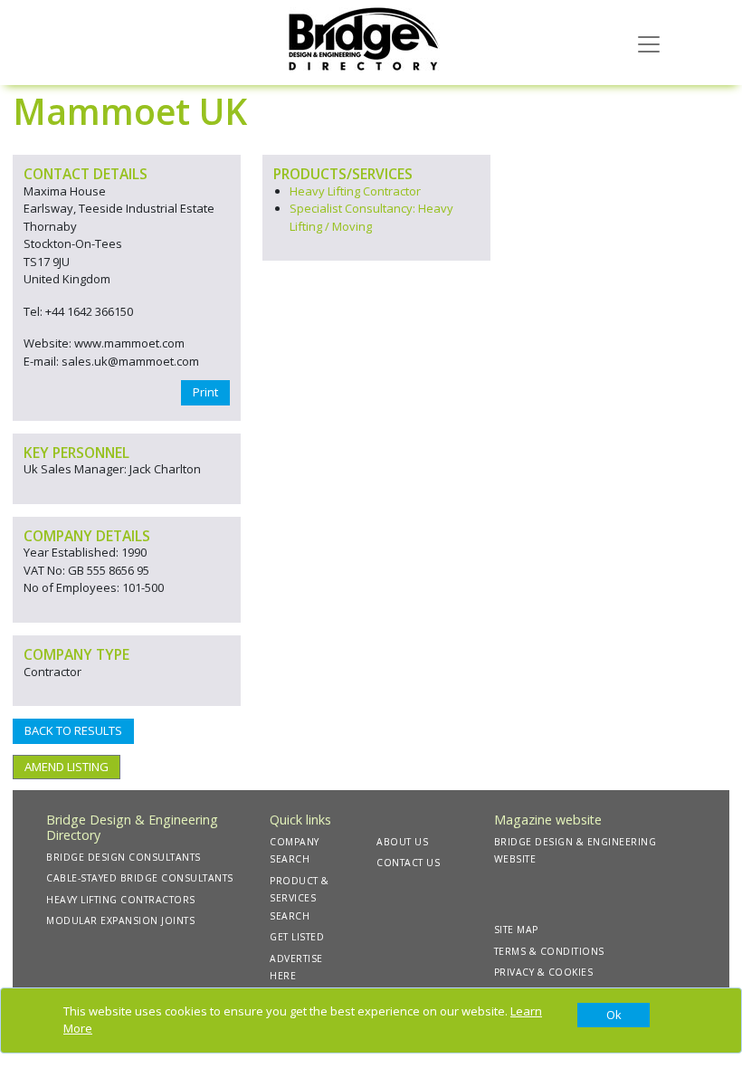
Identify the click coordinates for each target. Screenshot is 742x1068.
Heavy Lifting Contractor (355, 191)
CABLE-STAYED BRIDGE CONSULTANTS (139, 878)
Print (205, 392)
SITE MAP (516, 929)
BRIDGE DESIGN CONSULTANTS (123, 857)
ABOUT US (402, 841)
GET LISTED (297, 936)
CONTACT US (408, 862)
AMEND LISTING (66, 766)
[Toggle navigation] (648, 42)
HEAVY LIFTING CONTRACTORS (120, 899)
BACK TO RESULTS (73, 730)
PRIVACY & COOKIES (544, 972)
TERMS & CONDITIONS (549, 951)
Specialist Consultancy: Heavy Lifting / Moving (371, 217)
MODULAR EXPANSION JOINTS (120, 920)
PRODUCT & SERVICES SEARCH (299, 898)
